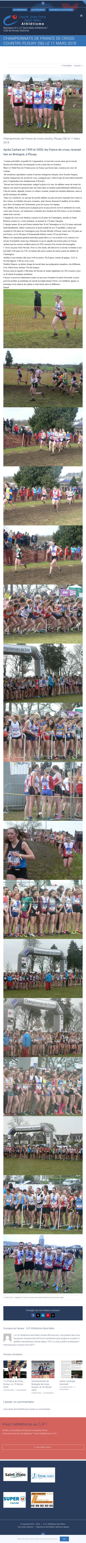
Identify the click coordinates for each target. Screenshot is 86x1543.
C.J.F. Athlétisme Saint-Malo (54, 1524)
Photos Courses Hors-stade (32, 1297)
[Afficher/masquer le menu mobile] (81, 15)
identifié (21, 1409)
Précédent (67, 65)
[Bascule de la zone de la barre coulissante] (84, 3)
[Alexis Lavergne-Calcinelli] (71, 1362)
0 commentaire (21, 1390)
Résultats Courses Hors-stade (53, 1297)
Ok (64, 1539)
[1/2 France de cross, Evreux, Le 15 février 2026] (15, 1362)
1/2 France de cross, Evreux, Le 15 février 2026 (13, 1384)
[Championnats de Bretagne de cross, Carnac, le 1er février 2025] (43, 1362)
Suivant (77, 65)
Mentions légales (62, 1527)
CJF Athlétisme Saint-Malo (40, 1328)
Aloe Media (49, 1527)
